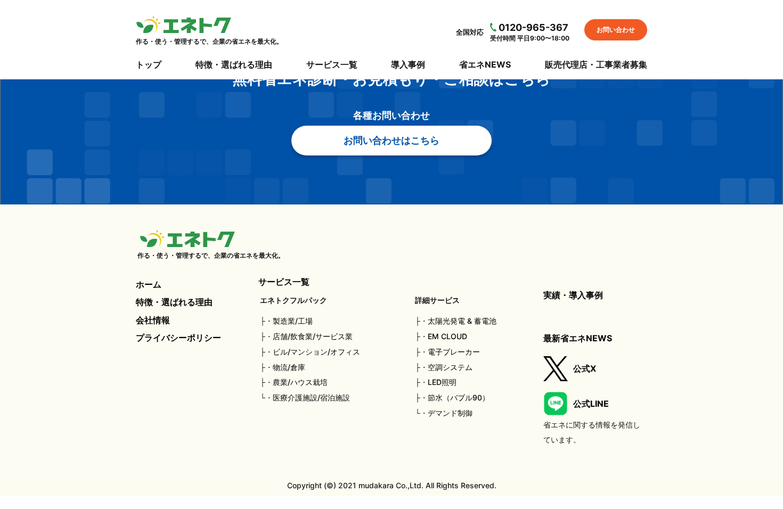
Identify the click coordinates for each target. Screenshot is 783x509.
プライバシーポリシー (178, 337)
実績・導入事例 (573, 295)
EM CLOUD (447, 336)
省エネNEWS (485, 64)
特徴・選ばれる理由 (233, 64)
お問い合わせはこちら (391, 140)
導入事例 (408, 64)
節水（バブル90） (459, 397)
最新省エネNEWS (577, 338)
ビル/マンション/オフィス (316, 351)
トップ (148, 64)
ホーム (148, 284)
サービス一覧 (331, 64)
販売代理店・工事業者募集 (596, 64)
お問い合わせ (616, 30)
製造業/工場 (293, 320)
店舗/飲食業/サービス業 (313, 336)
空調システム (450, 367)
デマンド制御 (450, 412)
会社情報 (153, 320)
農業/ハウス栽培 (300, 382)
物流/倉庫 (289, 367)
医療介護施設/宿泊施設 (311, 397)
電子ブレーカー (454, 351)
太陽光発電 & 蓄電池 (462, 320)
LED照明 (442, 382)
